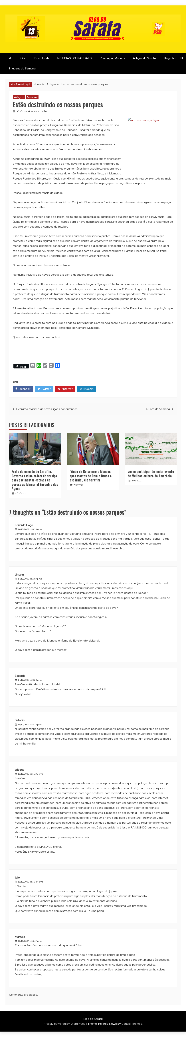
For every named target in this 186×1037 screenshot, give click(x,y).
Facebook (24, 389)
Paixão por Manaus (112, 58)
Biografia (169, 58)
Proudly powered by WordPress (65, 1023)
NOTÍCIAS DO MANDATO (74, 58)
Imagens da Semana (22, 68)
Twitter (45, 389)
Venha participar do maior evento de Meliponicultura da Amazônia (151, 473)
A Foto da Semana (157, 409)
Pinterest (66, 389)
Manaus (32, 97)
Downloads (41, 58)
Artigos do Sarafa (144, 58)
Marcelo (20, 937)
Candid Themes (132, 1023)
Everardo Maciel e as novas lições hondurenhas (47, 409)
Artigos (19, 97)
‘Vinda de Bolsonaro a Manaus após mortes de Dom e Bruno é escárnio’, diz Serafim (91, 475)
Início (23, 58)
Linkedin (88, 389)
